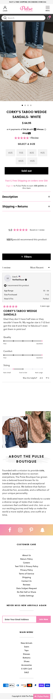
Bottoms (26, 657)
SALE (26, 672)
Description (10, 196)
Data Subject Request (26, 588)
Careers (26, 562)
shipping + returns (15, 206)
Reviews (26, 584)
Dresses (26, 653)
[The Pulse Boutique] (26, 8)
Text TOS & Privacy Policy (26, 566)
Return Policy (26, 558)
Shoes (26, 661)
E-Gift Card (26, 668)
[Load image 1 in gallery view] (26, 61)
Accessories (26, 664)
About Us (26, 555)
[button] (26, 138)
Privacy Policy (26, 569)
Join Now (43, 619)
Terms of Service (26, 573)
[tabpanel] (26, 61)
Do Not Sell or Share (26, 591)
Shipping (26, 577)
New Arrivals (26, 642)
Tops (26, 650)
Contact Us (26, 580)
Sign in (9, 185)
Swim (26, 646)
